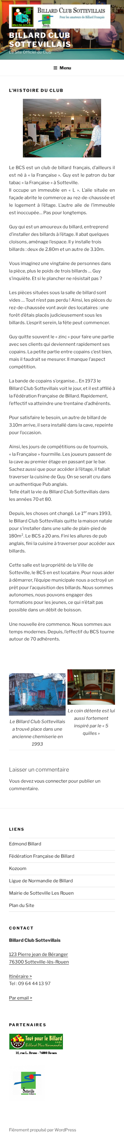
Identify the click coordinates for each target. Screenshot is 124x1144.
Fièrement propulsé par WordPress (42, 1129)
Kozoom (17, 868)
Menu (65, 67)
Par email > (20, 998)
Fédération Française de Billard (41, 856)
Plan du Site (21, 905)
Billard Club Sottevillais (40, 40)
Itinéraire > (20, 976)
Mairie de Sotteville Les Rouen (41, 893)
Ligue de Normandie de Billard (41, 881)
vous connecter (50, 781)
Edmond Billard (25, 844)
